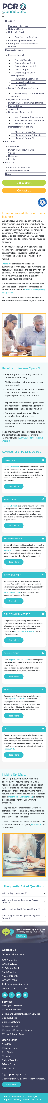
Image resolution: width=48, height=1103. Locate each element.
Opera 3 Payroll (10, 506)
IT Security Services (11, 1009)
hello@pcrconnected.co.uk (15, 984)
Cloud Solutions (9, 1018)
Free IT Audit (8, 1068)
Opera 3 (6, 263)
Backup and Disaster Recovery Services (21, 1013)
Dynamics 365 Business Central (17, 1030)
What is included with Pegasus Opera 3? (21, 909)
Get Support (24, 182)
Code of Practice (10, 1060)
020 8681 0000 (9, 980)
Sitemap (6, 1056)
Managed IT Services (12, 1005)
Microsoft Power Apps (13, 1034)
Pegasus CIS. (9, 749)
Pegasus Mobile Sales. (17, 698)
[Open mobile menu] (3, 13)
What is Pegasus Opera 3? (14, 893)
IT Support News (10, 1048)
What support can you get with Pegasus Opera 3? (21, 916)
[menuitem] (10, 20)
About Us (6, 1044)
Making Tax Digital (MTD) (20, 796)
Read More (13, 486)
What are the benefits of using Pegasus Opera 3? (21, 901)
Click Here (11, 1084)
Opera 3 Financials (12, 466)
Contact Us (24, 190)
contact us (36, 824)
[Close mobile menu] (3, 16)
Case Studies (8, 1052)
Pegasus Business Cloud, (18, 659)
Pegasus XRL (9, 550)
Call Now (21, 936)
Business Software (11, 1022)
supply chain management (25, 631)
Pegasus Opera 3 (10, 1026)
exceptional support (12, 592)
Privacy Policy (8, 1064)
